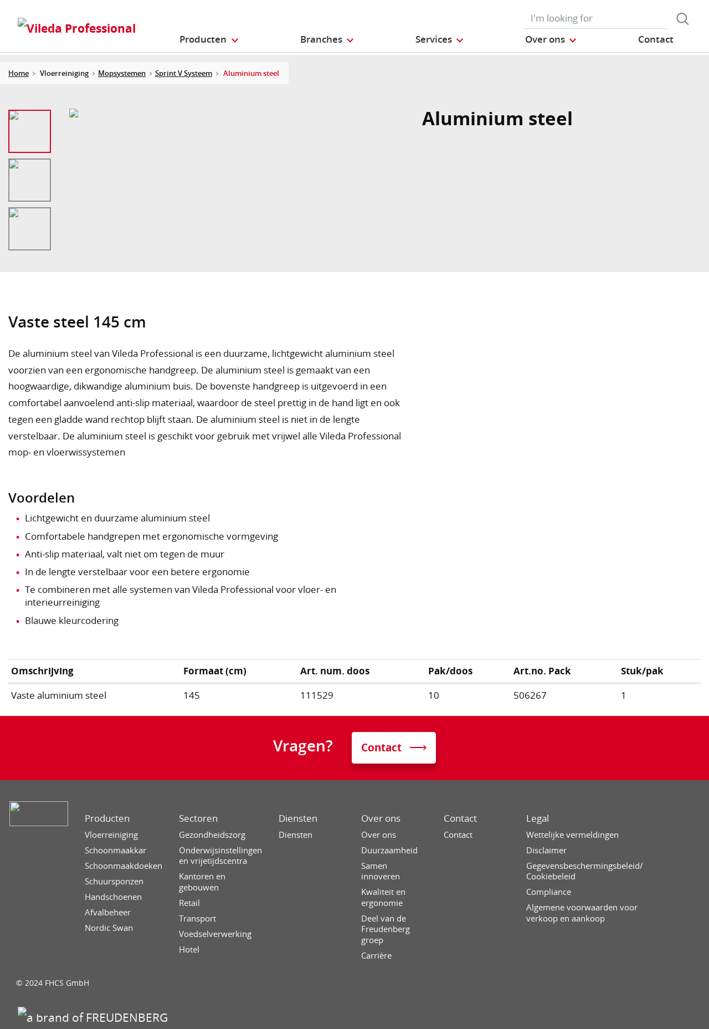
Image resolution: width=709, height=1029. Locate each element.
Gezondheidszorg (212, 835)
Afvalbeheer (108, 912)
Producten (107, 818)
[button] (209, 39)
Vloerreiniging (111, 835)
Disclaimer (546, 850)
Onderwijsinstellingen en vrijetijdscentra (220, 856)
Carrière (376, 955)
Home (18, 73)
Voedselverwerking (215, 934)
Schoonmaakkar (115, 850)
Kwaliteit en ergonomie (383, 897)
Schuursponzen (114, 881)
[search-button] (682, 19)
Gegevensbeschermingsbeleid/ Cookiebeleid (584, 871)
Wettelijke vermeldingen (572, 835)
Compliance (548, 892)
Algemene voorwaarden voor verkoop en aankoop (582, 913)
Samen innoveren (380, 871)
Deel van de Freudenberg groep (385, 929)
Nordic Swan (109, 928)
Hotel (189, 949)
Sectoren (198, 818)
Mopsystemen (122, 73)
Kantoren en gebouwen (202, 882)
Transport (197, 918)
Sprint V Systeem (183, 73)
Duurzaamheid (389, 850)
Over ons (380, 818)
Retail (189, 903)
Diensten (298, 818)
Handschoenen (113, 897)
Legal (537, 818)
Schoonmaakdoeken (123, 866)
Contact (460, 818)
